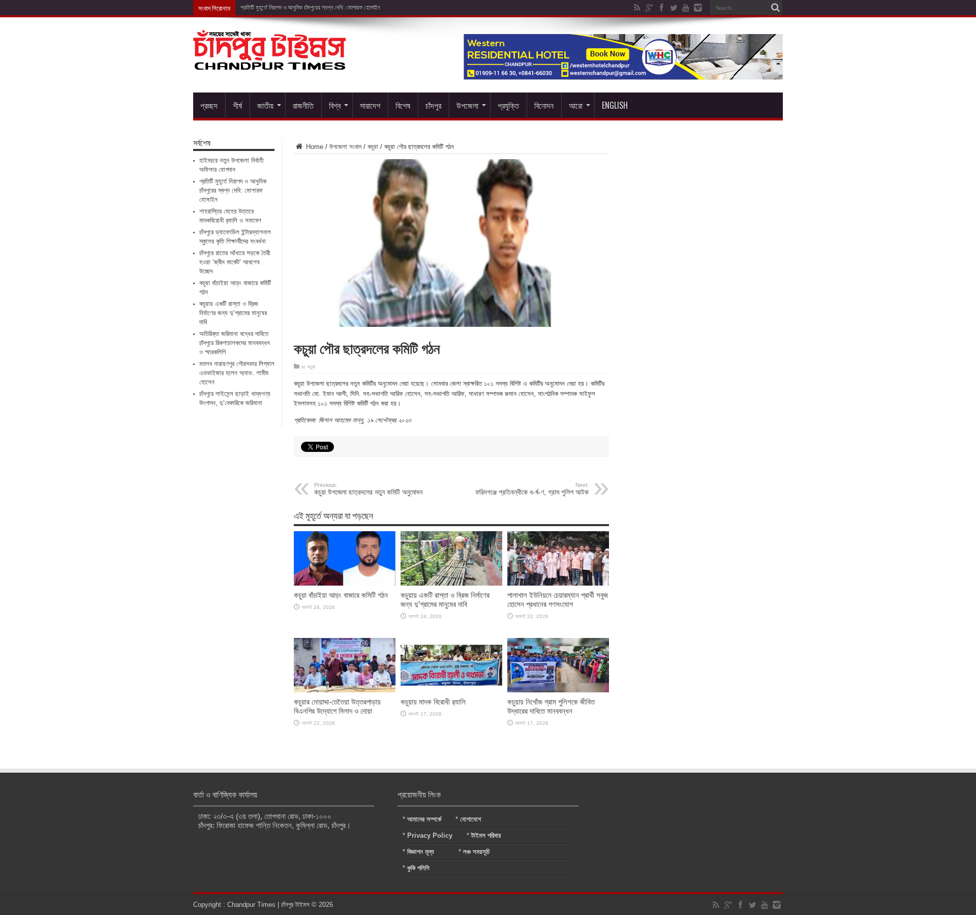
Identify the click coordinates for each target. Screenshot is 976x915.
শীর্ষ (237, 105)
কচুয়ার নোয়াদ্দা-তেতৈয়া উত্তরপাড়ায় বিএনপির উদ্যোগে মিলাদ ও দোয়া (337, 706)
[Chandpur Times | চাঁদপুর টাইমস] (269, 62)
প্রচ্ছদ (209, 105)
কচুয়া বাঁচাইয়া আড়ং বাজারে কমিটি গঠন (341, 595)
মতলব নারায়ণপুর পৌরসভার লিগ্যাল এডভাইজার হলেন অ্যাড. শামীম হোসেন (236, 373)
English (615, 105)
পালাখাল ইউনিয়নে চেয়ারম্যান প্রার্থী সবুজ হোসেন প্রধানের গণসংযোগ (557, 599)
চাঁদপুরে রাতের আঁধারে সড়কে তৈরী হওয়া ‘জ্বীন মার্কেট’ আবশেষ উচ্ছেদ (234, 262)
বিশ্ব (335, 105)
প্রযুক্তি (508, 105)
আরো (576, 105)
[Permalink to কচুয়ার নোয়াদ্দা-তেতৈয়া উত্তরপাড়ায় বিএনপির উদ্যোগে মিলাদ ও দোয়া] (344, 690)
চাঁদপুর (433, 105)
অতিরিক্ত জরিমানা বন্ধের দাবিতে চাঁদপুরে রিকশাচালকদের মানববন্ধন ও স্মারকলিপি (234, 343)
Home (313, 146)
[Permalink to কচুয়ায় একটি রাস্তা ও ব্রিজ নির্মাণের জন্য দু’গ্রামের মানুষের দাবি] (451, 583)
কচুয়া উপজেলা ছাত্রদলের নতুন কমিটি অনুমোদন (368, 489)
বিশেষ (402, 105)
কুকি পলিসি (418, 868)
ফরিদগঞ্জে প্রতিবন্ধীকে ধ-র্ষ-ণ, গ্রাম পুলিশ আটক (532, 489)
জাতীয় (265, 105)
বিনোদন (544, 105)
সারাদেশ (370, 105)
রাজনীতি (303, 105)
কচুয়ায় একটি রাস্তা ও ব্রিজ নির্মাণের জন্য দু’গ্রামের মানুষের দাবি (445, 599)
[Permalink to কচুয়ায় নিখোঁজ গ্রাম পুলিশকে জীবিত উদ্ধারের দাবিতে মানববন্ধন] (558, 690)
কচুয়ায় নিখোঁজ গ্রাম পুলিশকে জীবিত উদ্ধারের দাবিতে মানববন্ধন (551, 706)
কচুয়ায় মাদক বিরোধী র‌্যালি (433, 701)
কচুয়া (373, 146)
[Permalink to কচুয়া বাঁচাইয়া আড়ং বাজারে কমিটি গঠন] (344, 583)
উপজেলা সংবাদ (345, 146)
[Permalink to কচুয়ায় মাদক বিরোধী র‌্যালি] (451, 690)
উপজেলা (467, 105)
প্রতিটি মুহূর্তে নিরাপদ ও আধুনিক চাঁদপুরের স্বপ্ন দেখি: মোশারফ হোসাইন (310, 7)
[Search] (775, 7)
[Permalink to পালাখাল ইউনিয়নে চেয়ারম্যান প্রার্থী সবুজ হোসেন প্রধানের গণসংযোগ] (558, 583)
